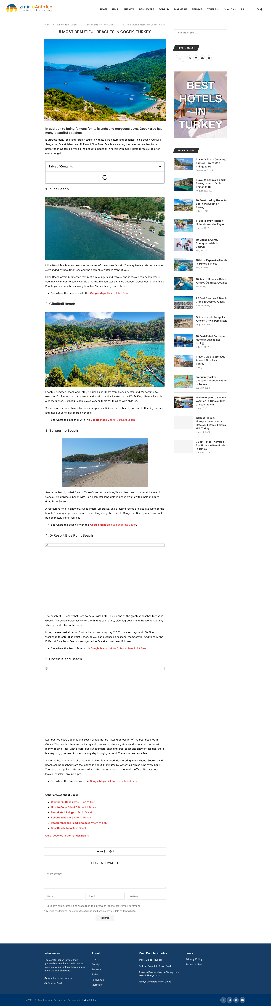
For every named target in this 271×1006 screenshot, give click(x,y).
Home (103, 9)
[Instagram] (258, 9)
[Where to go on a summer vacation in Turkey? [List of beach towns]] (183, 402)
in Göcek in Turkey (71, 817)
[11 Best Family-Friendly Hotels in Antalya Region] (183, 225)
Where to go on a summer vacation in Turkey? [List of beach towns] (211, 401)
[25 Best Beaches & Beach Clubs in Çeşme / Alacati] (183, 302)
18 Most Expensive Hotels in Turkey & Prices (211, 262)
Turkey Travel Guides (67, 24)
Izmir (115, 9)
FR (242, 9)
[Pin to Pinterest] (110, 851)
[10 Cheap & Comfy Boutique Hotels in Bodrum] (183, 244)
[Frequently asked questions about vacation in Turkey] (183, 381)
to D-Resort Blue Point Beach (119, 648)
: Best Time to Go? (73, 802)
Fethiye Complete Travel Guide (155, 981)
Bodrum (164, 9)
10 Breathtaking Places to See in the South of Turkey (211, 204)
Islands (228, 9)
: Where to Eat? (79, 822)
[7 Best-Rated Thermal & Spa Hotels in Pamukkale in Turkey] (183, 446)
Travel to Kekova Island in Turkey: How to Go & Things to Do (211, 183)
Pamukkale (146, 9)
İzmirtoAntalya (89, 1000)
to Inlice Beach (110, 293)
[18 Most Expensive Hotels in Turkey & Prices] (183, 264)
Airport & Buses (73, 807)
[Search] (266, 9)
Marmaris (180, 9)
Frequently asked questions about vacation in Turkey (211, 380)
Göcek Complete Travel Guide (100, 24)
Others (211, 9)
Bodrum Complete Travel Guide (155, 966)
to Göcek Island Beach (114, 781)
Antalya (129, 9)
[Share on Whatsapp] (114, 851)
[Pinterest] (261, 9)
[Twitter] (254, 9)
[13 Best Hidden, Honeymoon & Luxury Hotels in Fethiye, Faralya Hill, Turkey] (183, 422)
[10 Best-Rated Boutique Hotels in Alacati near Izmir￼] (183, 340)
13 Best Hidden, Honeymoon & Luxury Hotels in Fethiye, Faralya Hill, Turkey (211, 423)
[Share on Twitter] (107, 851)
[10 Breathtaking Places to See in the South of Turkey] (183, 205)
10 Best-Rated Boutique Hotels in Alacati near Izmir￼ (210, 340)
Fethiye (197, 9)
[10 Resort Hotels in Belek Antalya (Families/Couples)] (183, 283)
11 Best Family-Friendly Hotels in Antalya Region (210, 222)
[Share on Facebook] (104, 851)
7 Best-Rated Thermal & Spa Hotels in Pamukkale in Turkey (210, 445)
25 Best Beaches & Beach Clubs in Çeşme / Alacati (211, 300)
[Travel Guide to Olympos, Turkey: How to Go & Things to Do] (183, 164)
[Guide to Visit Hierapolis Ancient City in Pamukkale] (183, 321)
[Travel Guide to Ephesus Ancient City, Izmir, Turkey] (183, 361)
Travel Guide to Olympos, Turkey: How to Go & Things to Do (211, 163)
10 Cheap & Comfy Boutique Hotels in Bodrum (207, 243)
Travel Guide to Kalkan (150, 960)
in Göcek (72, 812)
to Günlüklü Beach (113, 419)
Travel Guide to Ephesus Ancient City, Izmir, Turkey (210, 360)
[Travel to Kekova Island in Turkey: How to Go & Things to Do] (183, 184)
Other (67, 835)
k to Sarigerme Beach (113, 524)
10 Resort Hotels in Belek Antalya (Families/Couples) (211, 281)
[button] (160, 166)
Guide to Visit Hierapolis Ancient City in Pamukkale (211, 319)
